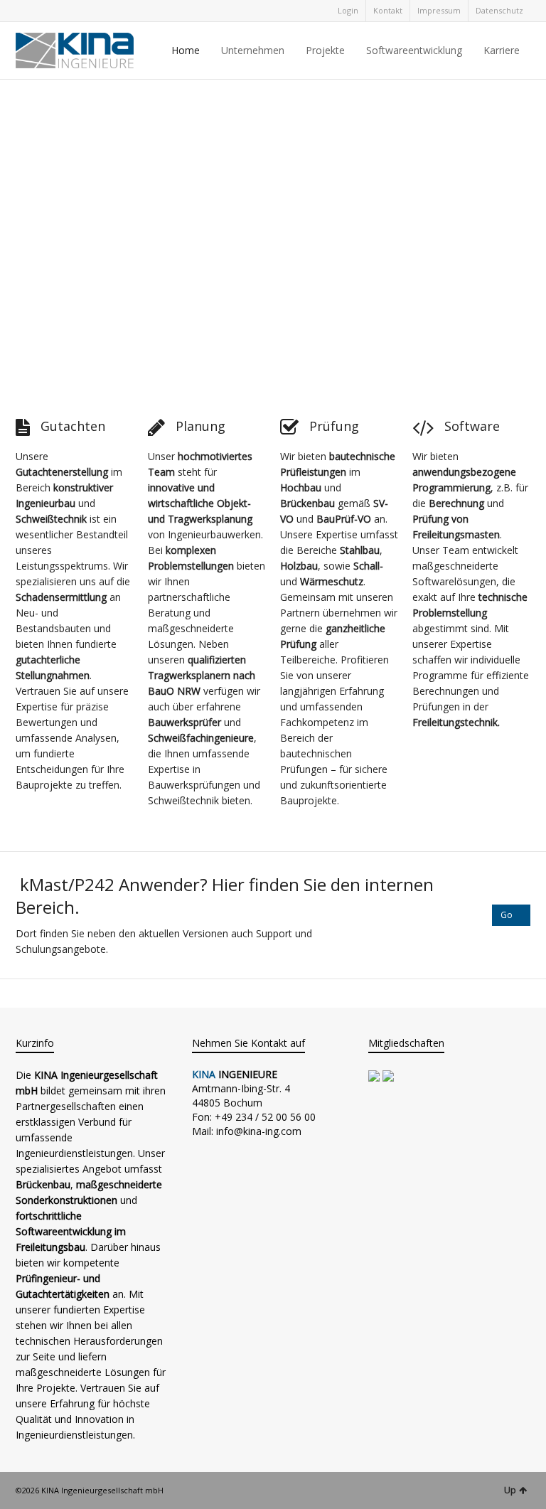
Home (185, 50)
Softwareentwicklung (414, 50)
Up (510, 1490)
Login (348, 10)
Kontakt (387, 10)
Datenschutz (499, 10)
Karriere (501, 50)
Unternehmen (252, 50)
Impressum (439, 10)
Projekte (325, 50)
